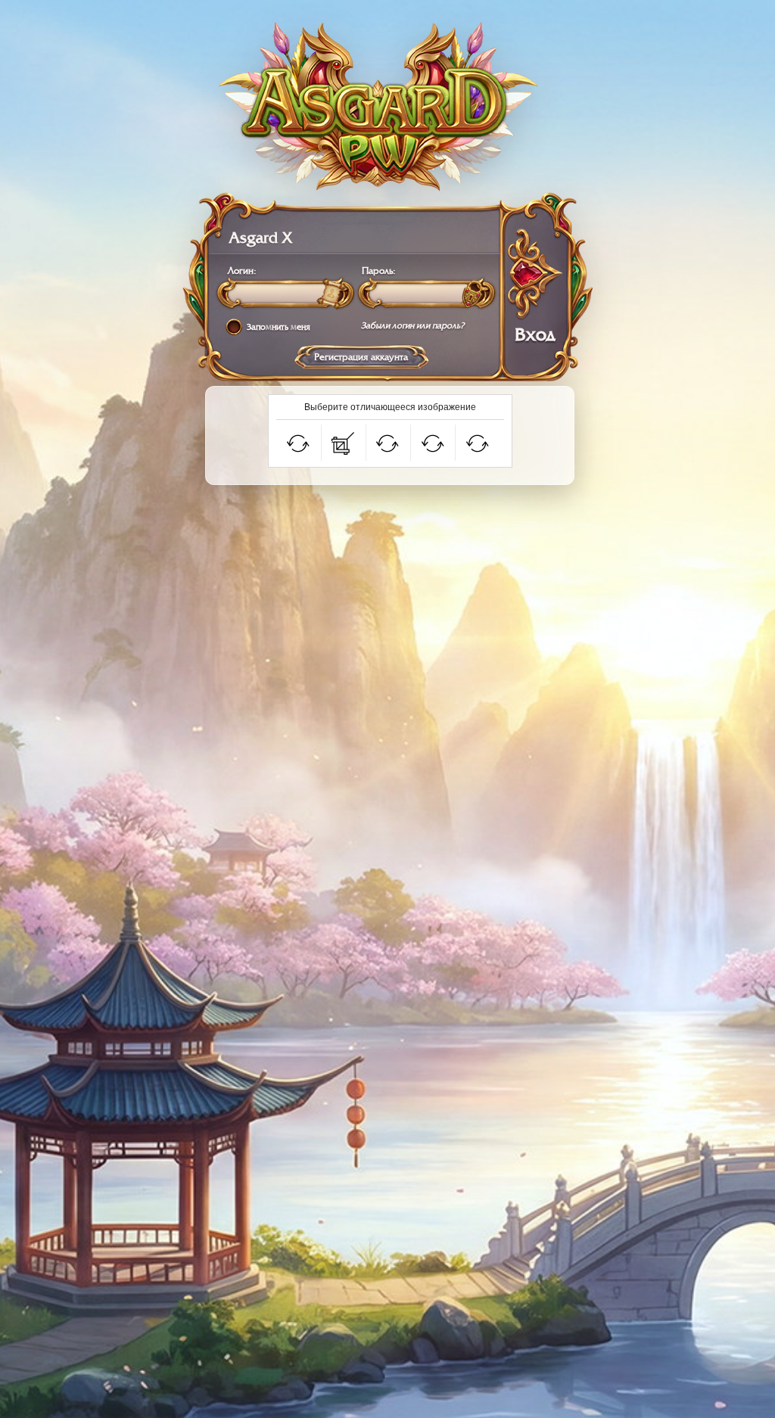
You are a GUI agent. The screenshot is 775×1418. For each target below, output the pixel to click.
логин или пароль (426, 326)
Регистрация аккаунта (361, 357)
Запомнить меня (278, 327)
